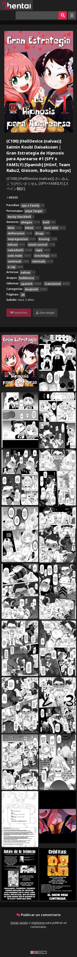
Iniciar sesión (19, 923)
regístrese (38, 923)
